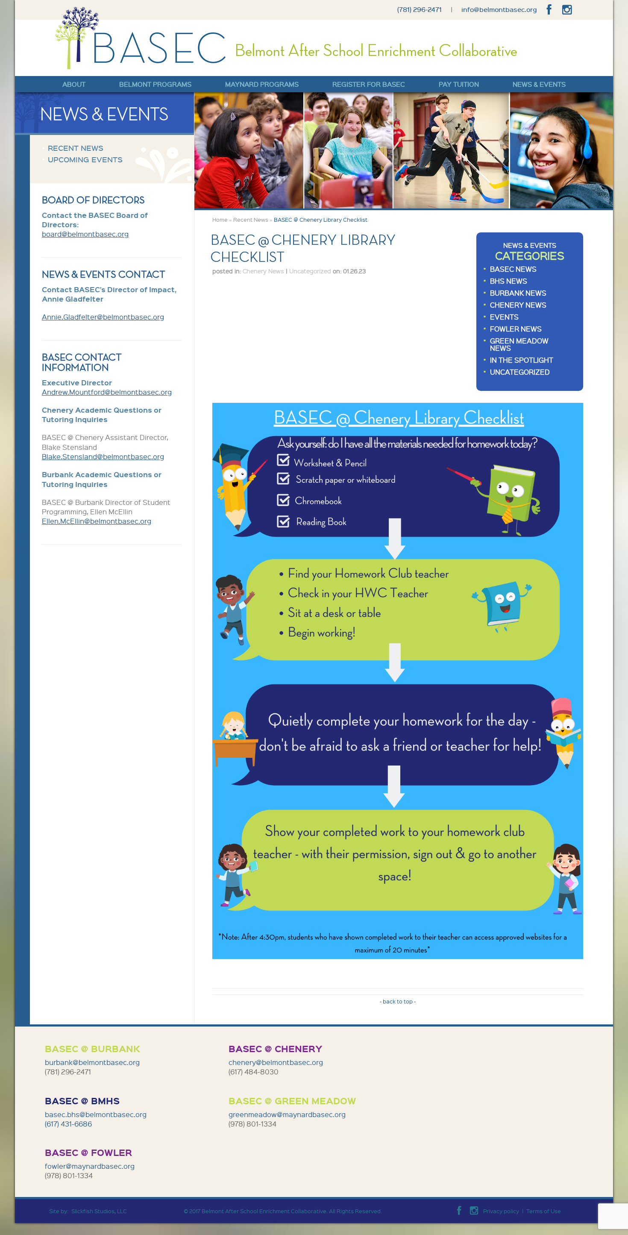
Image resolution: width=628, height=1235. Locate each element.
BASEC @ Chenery (276, 1048)
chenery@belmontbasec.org (276, 1062)
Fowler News (516, 328)
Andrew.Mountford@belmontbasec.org (107, 391)
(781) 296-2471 (419, 9)
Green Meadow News (519, 344)
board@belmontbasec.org (85, 233)
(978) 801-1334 (252, 1123)
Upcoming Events (85, 159)
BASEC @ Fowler (88, 1152)
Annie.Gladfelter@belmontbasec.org (103, 316)
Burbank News (518, 292)
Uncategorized (520, 371)
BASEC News (513, 268)
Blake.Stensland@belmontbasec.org (103, 456)
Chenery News (518, 304)
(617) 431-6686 (69, 1123)
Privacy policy (501, 1210)
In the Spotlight (521, 359)
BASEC (141, 38)
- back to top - (398, 1001)
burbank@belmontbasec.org (92, 1062)
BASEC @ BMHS (82, 1100)
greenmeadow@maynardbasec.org (287, 1114)
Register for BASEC (368, 84)
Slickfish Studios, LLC (99, 1210)
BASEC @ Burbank (92, 1048)
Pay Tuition (459, 84)
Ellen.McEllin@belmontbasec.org (96, 520)
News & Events (539, 84)
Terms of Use (543, 1210)
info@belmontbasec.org (499, 9)
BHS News (508, 280)
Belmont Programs (155, 84)
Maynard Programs (262, 84)
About (73, 84)
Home (220, 219)
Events (504, 316)
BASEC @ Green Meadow (292, 1100)
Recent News (250, 219)
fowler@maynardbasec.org (90, 1166)
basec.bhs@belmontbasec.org (96, 1114)
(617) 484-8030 (254, 1071)
